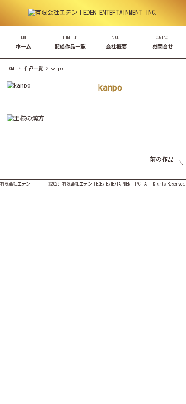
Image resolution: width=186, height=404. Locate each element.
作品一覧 (33, 68)
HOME (11, 68)
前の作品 (162, 159)
